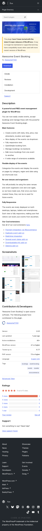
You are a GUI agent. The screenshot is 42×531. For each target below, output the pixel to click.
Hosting (5, 452)
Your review (6, 415)
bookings (25, 364)
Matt (5, 485)
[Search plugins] (25, 17)
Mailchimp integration (13, 236)
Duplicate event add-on (14, 233)
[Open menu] (38, 3)
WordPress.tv (8, 474)
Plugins (25, 452)
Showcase (26, 444)
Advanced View (8, 379)
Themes (25, 448)
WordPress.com (9, 481)
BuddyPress (8, 492)
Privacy (5, 455)
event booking (34, 364)
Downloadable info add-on (16, 242)
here (28, 225)
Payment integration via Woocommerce (21, 230)
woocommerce (34, 372)
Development (9, 90)
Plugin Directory (8, 10)
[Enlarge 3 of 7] (17, 280)
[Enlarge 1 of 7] (17, 258)
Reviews (7, 79)
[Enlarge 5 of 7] (37, 258)
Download (7, 66)
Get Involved (27, 462)
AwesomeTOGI (11, 60)
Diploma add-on (11, 246)
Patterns (25, 455)
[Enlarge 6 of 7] (37, 271)
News (4, 448)
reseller (36, 368)
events (30, 368)
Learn (4, 462)
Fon (8, 502)
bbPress (6, 488)
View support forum (10, 431)
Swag (25, 474)
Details (7, 74)
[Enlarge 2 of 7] (17, 266)
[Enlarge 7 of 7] (37, 284)
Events (25, 466)
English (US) (35, 359)
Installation (8, 85)
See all (37, 415)
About (4, 444)
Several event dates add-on (16, 239)
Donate (26, 470)
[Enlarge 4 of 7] (17, 293)
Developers (6, 470)
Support (7, 96)
